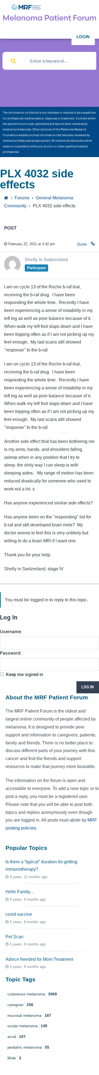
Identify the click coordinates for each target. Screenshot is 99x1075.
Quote (82, 244)
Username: (11, 631)
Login (83, 36)
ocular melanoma (27, 1026)
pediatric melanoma (28, 1047)
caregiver (20, 1005)
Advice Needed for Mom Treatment (39, 959)
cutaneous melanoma (32, 994)
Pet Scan (14, 936)
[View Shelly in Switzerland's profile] (12, 271)
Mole (14, 1058)
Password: (10, 653)
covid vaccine (19, 914)
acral (16, 1036)
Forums (22, 198)
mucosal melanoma (29, 1015)
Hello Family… (20, 891)
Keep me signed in (24, 674)
